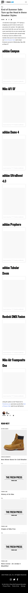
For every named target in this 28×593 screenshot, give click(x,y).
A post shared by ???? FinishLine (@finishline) (14, 81)
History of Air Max (7, 494)
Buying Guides (4, 428)
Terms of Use (15, 586)
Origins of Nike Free (8, 529)
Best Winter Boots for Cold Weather (14, 459)
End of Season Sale (9, 40)
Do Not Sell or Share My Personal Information (14, 584)
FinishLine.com (6, 404)
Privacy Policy (6, 586)
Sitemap (23, 586)
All (2, 6)
